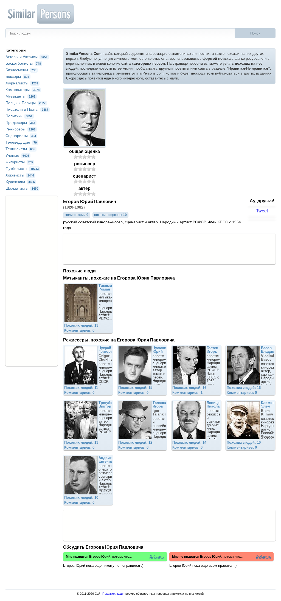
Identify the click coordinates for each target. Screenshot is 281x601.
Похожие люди (112, 593)
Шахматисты (21, 188)
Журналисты (21, 83)
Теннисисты (20, 149)
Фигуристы (19, 162)
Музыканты (20, 96)
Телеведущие (21, 142)
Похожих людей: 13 (81, 325)
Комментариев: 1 (187, 392)
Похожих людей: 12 (135, 442)
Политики (18, 116)
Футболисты (22, 168)
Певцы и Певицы (25, 103)
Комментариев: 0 (79, 330)
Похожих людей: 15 (135, 387)
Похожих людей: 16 (189, 387)
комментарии (76, 215)
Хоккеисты (19, 175)
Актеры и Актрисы (26, 57)
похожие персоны (110, 215)
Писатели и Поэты (26, 109)
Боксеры (17, 76)
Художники (20, 182)
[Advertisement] (169, 248)
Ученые (17, 155)
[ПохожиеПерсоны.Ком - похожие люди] (41, 13)
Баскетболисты (23, 63)
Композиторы (22, 89)
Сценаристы (20, 135)
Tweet (262, 211)
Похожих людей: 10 (244, 442)
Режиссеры (20, 129)
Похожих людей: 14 (189, 442)
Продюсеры (20, 122)
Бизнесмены (20, 70)
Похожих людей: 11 (81, 387)
